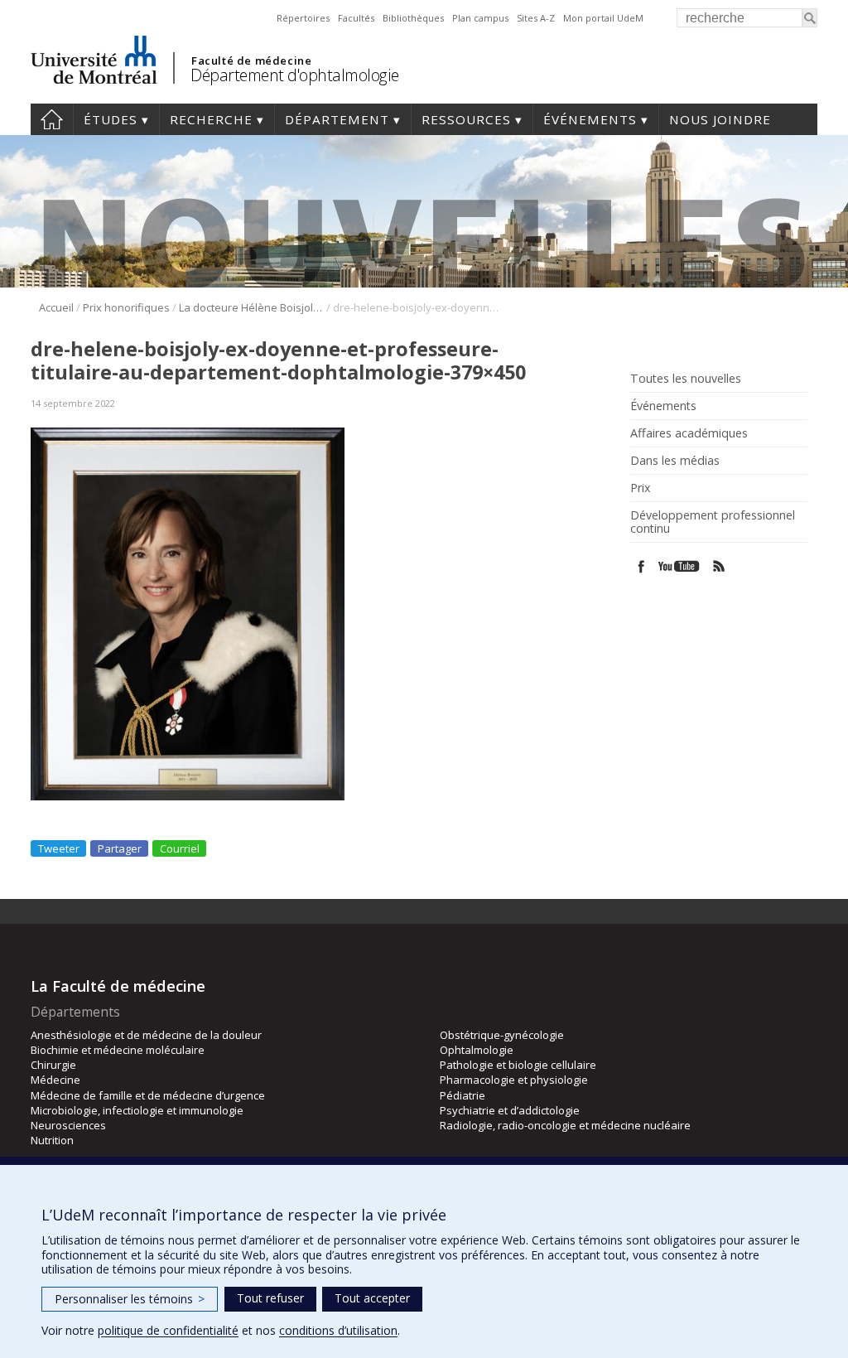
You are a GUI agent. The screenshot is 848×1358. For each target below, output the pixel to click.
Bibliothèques (413, 18)
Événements (590, 119)
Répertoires (303, 18)
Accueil (52, 119)
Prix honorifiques (126, 307)
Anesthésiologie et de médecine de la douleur (146, 1034)
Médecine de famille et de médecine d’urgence (148, 1095)
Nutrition (52, 1140)
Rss (719, 566)
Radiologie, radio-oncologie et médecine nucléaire (565, 1125)
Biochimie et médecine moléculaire (118, 1049)
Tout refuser (270, 1298)
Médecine (55, 1079)
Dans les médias (675, 460)
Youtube (680, 566)
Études (110, 119)
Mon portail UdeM (603, 18)
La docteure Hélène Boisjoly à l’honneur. (251, 307)
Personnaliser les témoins (130, 1299)
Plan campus (480, 18)
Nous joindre (720, 119)
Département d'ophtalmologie (294, 75)
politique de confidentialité (168, 1330)
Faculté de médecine (251, 60)
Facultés (356, 18)
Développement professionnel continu (712, 522)
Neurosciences (68, 1125)
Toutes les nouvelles (685, 378)
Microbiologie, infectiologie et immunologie (137, 1110)
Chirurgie (53, 1064)
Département (337, 119)
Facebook (641, 566)
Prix (640, 488)
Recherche (211, 119)
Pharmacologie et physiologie (514, 1079)
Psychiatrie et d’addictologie (510, 1110)
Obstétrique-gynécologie (502, 1034)
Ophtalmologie (476, 1049)
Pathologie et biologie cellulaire (518, 1064)
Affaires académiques (689, 433)
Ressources (466, 119)
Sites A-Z (536, 18)
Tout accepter (372, 1298)
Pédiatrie (462, 1095)
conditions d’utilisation (338, 1330)
